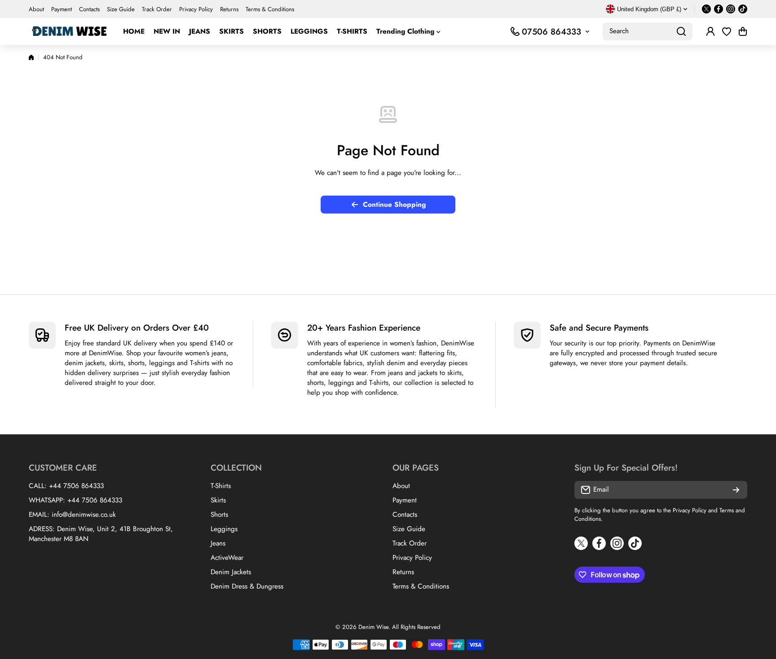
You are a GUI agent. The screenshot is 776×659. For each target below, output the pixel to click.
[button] (742, 31)
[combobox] (647, 31)
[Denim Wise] (69, 31)
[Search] (681, 31)
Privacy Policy (689, 510)
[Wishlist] (726, 31)
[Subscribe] (736, 490)
